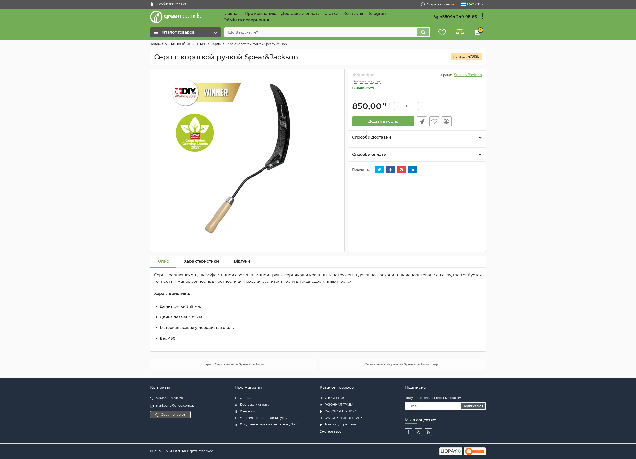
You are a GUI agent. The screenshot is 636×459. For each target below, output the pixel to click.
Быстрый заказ (422, 121)
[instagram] (418, 432)
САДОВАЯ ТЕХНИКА (341, 411)
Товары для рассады (340, 424)
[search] (423, 32)
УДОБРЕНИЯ (335, 398)
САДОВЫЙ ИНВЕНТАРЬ (344, 418)
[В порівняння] (447, 121)
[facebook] (408, 432)
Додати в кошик (383, 121)
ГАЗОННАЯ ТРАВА (339, 404)
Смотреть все (330, 431)
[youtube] (428, 432)
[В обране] (434, 121)
